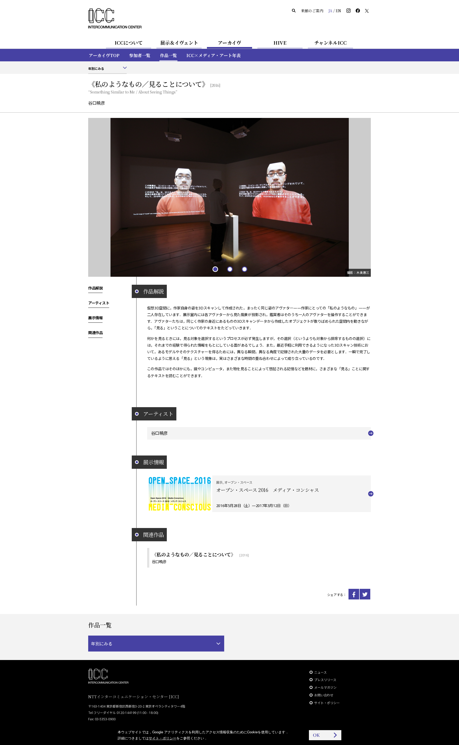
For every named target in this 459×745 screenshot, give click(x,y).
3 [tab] (244, 268)
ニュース (320, 672)
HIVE (280, 42)
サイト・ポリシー (327, 703)
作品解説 (95, 288)
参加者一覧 (139, 55)
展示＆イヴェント (179, 42)
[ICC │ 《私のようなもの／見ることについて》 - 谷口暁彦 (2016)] (353, 594)
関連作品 (95, 332)
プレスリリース (325, 680)
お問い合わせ (323, 695)
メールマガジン (325, 687)
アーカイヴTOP (104, 55)
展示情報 (95, 317)
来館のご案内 (312, 10)
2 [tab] (229, 268)
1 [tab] (215, 268)
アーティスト (98, 302)
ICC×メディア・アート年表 (213, 55)
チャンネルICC (330, 42)
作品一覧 (168, 55)
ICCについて (128, 42)
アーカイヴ (229, 42)
